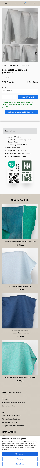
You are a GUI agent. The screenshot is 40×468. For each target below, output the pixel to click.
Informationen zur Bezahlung (11, 415)
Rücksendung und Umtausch (11, 419)
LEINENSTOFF (13, 65)
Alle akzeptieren (20, 454)
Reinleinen (24, 65)
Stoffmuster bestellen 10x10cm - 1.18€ (21, 112)
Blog (3, 435)
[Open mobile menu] (6, 3)
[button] (24, 3)
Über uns (5, 396)
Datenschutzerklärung (9, 406)
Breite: (4, 87)
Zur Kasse (5, 399)
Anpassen (20, 459)
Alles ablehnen (20, 464)
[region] (20, 452)
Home (4, 65)
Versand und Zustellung (9, 422)
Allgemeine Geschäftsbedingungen (13, 403)
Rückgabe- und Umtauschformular (13, 426)
